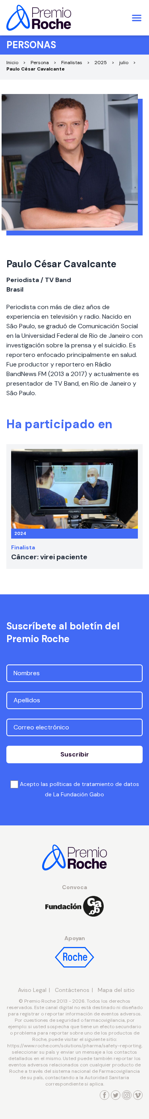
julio (123, 62)
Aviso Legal (32, 990)
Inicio (12, 62)
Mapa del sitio (116, 990)
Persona (40, 62)
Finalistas (71, 62)
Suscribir (74, 754)
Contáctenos (72, 990)
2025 (101, 62)
